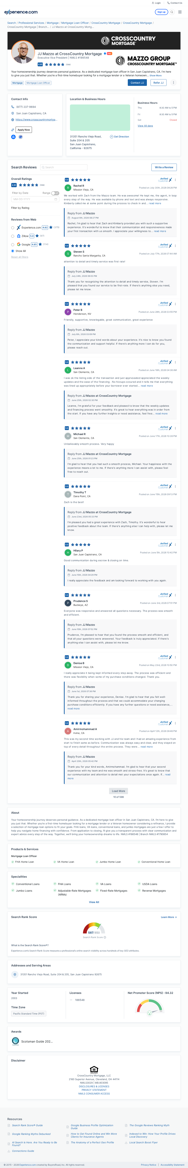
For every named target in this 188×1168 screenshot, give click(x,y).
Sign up (162, 12)
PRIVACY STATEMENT (94, 1089)
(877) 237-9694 (26, 106)
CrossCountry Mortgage (105, 22)
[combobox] (63, 167)
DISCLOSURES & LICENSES (94, 1086)
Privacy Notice (148, 1165)
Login (158, 2)
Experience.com (27, 1164)
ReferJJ (158, 82)
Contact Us (176, 2)
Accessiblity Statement (172, 1165)
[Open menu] (180, 12)
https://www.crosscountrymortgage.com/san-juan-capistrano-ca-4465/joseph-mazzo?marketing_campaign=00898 (37, 119)
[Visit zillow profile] (13, 137)
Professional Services (31, 22)
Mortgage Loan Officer (75, 22)
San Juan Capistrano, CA (31, 113)
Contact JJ (137, 82)
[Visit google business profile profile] (20, 137)
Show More (156, 75)
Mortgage (53, 22)
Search (11, 22)
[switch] (55, 193)
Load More (118, 790)
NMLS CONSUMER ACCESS (94, 1093)
